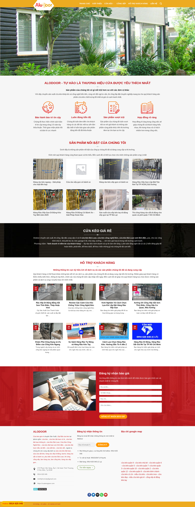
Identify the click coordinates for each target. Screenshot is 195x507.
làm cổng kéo (56, 459)
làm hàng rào (45, 459)
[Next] (188, 41)
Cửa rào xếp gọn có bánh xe (78, 182)
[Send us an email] (97, 495)
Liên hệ (153, 4)
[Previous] (7, 41)
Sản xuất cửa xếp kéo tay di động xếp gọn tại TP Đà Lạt (113, 214)
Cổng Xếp (121, 4)
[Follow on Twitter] (93, 495)
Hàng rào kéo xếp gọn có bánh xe (113, 182)
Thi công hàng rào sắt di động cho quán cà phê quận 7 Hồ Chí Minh (147, 214)
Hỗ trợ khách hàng (138, 4)
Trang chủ (84, 4)
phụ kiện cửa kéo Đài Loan (54, 457)
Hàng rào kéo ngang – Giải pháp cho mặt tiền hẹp (47, 183)
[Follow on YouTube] (106, 495)
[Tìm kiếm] (161, 3)
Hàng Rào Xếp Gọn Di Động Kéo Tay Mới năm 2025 (47, 214)
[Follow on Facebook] (89, 495)
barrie (64, 454)
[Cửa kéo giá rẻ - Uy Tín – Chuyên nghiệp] (43, 5)
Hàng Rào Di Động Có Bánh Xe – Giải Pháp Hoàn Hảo (80, 214)
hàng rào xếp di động (53, 454)
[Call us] (101, 495)
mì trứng (36, 504)
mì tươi (57, 504)
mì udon (43, 504)
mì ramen (51, 504)
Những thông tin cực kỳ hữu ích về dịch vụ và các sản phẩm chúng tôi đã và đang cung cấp (97, 270)
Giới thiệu (97, 4)
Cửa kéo (108, 4)
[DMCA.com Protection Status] (40, 489)
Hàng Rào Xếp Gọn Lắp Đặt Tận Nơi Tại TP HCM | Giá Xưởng (146, 183)
